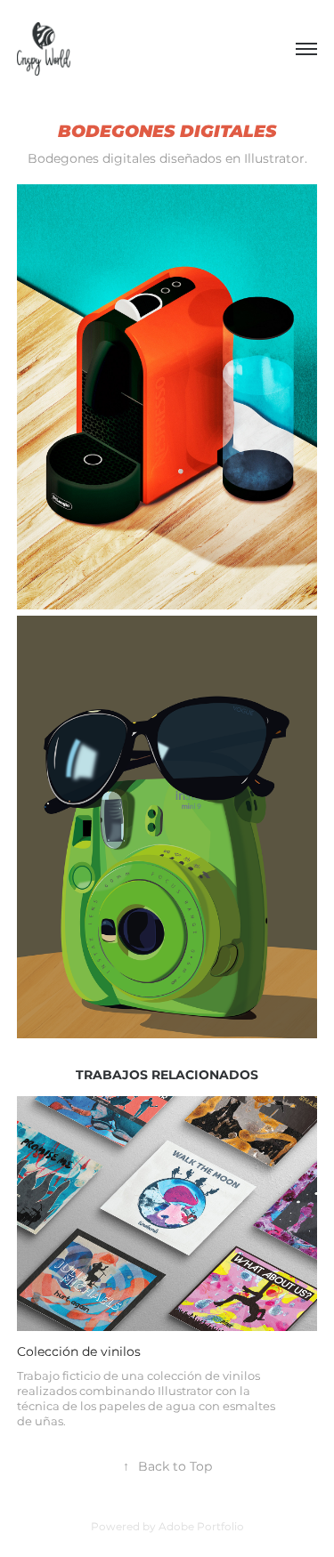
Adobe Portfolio (201, 1527)
